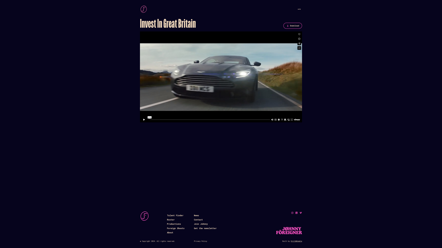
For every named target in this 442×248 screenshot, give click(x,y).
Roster (171, 219)
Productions (174, 224)
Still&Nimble (296, 241)
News (196, 215)
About (170, 232)
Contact (198, 219)
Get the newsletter (205, 228)
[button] (299, 9)
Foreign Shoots (176, 228)
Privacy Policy (200, 241)
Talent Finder (175, 215)
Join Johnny (201, 224)
